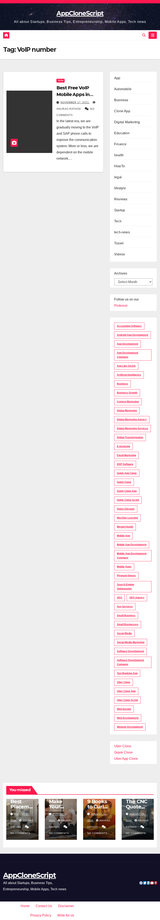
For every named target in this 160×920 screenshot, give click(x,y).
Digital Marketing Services (132, 428)
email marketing (126, 455)
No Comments (20, 833)
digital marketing (127, 410)
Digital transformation (130, 437)
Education (122, 133)
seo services (125, 606)
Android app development (132, 335)
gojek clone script (128, 500)
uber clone (123, 682)
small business (126, 615)
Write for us (65, 915)
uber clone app (126, 691)
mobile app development (131, 544)
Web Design (124, 709)
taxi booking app (127, 673)
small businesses (127, 624)
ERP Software (125, 464)
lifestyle (120, 188)
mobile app (123, 535)
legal (118, 177)
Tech (60, 80)
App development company (127, 354)
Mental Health (125, 526)
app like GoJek (126, 366)
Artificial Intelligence (129, 374)
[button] (144, 35)
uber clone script (127, 700)
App (117, 78)
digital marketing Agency (132, 419)
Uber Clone (122, 746)
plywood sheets (126, 575)
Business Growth (127, 392)
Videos (119, 254)
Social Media (124, 633)
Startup (119, 210)
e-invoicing (123, 446)
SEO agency (136, 597)
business (122, 383)
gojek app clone (127, 473)
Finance (120, 144)
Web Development (128, 718)
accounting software (129, 326)
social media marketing (130, 642)
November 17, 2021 (75, 102)
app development (127, 343)
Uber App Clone (126, 758)
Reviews (120, 199)
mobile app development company (131, 555)
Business (121, 100)
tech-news (122, 232)
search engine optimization (125, 586)
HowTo (119, 166)
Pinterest (120, 305)
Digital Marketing (127, 122)
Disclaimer (66, 906)
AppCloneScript (79, 13)
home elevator (126, 508)
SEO (119, 597)
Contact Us (44, 906)
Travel (119, 243)
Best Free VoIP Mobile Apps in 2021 (73, 94)
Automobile (122, 89)
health (119, 155)
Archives (120, 273)
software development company (130, 662)
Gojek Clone (124, 482)
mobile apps (124, 566)
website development (130, 726)
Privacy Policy (40, 915)
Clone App (122, 111)
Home (25, 906)
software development (130, 651)
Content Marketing (128, 401)
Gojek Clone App (127, 491)
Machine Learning (127, 517)
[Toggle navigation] (153, 35)
